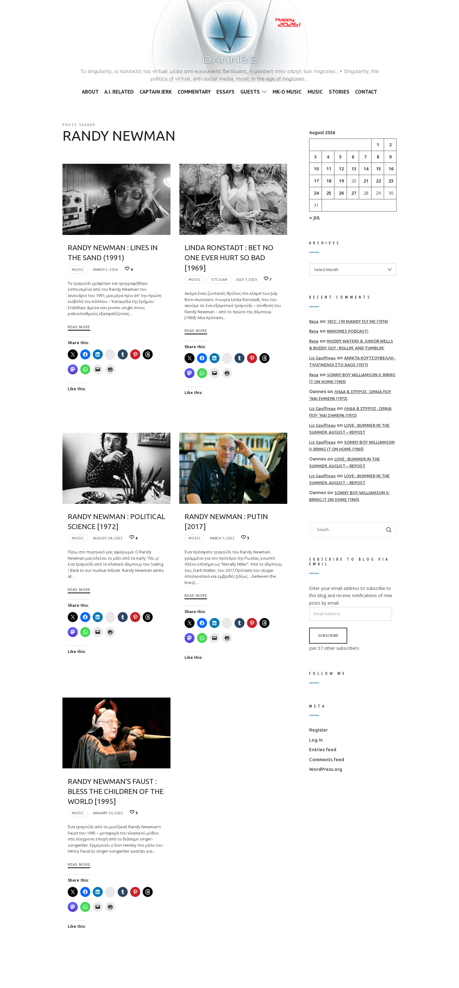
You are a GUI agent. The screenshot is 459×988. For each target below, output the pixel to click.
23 (390, 181)
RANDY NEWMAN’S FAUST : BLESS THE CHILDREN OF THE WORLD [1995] (116, 791)
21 (365, 181)
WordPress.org (325, 769)
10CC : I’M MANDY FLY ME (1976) (357, 321)
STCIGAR (219, 279)
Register (318, 729)
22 (378, 181)
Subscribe (328, 635)
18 (328, 181)
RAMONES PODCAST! (347, 331)
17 (316, 181)
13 (353, 169)
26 (341, 193)
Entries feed (322, 749)
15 (378, 169)
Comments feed (326, 759)
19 (341, 181)
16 (390, 169)
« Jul (314, 217)
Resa (313, 321)
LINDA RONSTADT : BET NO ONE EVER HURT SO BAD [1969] (229, 257)
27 (353, 193)
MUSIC (78, 269)
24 (316, 193)
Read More (79, 326)
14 (365, 169)
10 (316, 169)
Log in (316, 739)
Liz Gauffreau (322, 357)
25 (328, 193)
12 (341, 169)
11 (328, 169)
